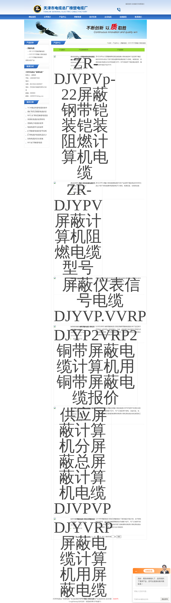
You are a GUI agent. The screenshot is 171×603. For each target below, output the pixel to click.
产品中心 (62, 17)
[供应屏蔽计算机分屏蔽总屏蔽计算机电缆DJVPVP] (82, 459)
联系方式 (30, 66)
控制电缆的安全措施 (35, 139)
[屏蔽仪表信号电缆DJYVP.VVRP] (100, 298)
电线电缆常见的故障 (35, 127)
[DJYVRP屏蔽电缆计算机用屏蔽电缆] (83, 556)
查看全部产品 (30, 60)
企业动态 (108, 17)
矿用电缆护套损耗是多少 (37, 135)
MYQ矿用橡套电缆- (35, 143)
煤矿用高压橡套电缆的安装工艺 (37, 113)
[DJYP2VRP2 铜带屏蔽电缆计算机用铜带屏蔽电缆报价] (95, 363)
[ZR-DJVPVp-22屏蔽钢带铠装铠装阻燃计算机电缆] (85, 116)
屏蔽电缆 (124, 43)
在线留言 (135, 4)
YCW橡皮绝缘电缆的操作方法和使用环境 (37, 109)
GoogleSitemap (73, 601)
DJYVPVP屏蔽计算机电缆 (38, 54)
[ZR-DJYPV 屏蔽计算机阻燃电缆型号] (78, 227)
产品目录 (30, 43)
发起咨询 (165, 599)
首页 (109, 43)
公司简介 (47, 17)
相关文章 (30, 102)
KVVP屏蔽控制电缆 (36, 57)
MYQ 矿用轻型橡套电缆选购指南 (37, 117)
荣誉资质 (77, 17)
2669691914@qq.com (36, 96)
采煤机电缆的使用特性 (36, 119)
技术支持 (92, 17)
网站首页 (32, 17)
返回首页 (129, 4)
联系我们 (141, 4)
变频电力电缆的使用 (35, 123)
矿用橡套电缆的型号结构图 (37, 132)
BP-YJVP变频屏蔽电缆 (36, 51)
